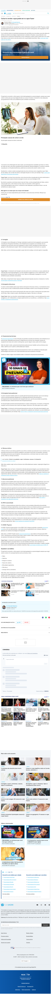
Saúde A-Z (9, 16)
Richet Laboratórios (26, 989)
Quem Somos (4, 933)
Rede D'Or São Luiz (22, 986)
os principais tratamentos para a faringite (11, 280)
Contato (28, 942)
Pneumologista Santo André (10, 889)
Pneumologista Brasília (8, 882)
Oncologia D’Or (30, 986)
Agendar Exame (17, 10)
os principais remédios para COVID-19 (39, 545)
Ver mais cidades (6, 894)
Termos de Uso (29, 939)
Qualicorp (34, 989)
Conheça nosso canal (37, 905)
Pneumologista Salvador (9, 884)
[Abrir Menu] (2, 13)
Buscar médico (10, 10)
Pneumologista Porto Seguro (33, 884)
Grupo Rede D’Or (32, 967)
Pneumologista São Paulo (9, 877)
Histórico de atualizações (8, 627)
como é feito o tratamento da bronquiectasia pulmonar (34, 411)
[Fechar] (28, 1)
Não (27, 622)
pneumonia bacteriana (7, 338)
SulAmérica (17, 989)
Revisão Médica (29, 936)
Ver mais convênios (30, 894)
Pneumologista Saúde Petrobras (34, 891)
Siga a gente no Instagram (41, 905)
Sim (19, 622)
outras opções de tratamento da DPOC (24, 521)
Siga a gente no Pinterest (49, 905)
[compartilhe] (43, 617)
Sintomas (14, 16)
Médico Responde (26, 10)
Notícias (33, 10)
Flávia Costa (11, 24)
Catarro (18, 16)
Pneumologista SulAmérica (33, 877)
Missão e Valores (29, 933)
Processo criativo (5, 936)
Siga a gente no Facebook (45, 905)
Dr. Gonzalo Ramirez (12, 606)
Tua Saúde (3, 10)
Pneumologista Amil (31, 886)
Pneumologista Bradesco (32, 879)
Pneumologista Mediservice (33, 882)
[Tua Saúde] (7, 13)
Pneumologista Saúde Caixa (33, 889)
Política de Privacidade (6, 939)
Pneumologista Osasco (8, 891)
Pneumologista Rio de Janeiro (10, 879)
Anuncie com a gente (5, 942)
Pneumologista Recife (8, 886)
